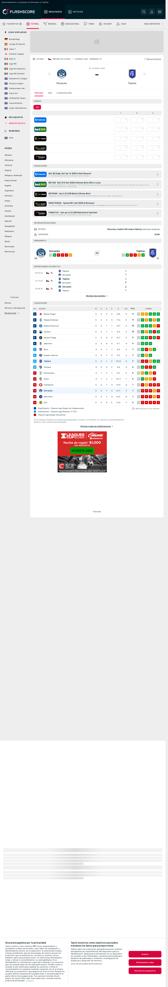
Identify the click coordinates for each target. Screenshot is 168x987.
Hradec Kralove (51, 355)
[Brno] (40, 349)
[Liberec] (40, 331)
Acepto (145, 954)
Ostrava (47, 367)
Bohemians (49, 373)
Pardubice (48, 385)
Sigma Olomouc (51, 326)
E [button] (106, 309)
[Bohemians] (40, 373)
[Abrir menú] (159, 12)
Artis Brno (48, 396)
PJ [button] (96, 309)
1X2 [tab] (37, 107)
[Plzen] (40, 379)
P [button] (111, 309)
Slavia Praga (49, 314)
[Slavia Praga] (40, 314)
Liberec (47, 331)
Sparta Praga (50, 337)
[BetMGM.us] (40, 138)
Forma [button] (149, 309)
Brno (46, 349)
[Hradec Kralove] (40, 355)
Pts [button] (133, 309)
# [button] (34, 309)
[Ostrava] (40, 367)
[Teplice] (40, 361)
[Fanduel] (40, 120)
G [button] (101, 309)
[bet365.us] (40, 129)
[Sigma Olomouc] (40, 325)
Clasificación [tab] (64, 93)
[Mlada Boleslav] (40, 320)
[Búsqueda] (144, 12)
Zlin (45, 402)
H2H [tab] (50, 93)
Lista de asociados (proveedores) (86, 964)
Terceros (30, 980)
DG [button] (126, 309)
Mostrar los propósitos (145, 971)
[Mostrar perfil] (62, 74)
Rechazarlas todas (145, 962)
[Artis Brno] (40, 396)
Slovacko (61, 83)
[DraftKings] (40, 148)
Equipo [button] (42, 309)
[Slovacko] (40, 390)
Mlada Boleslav (51, 320)
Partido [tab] (38, 93)
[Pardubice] (40, 384)
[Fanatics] (40, 157)
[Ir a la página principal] (21, 11)
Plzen (46, 379)
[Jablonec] (40, 343)
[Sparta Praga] (40, 337)
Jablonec (48, 343)
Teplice (132, 83)
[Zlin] (40, 402)
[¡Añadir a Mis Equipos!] (49, 74)
